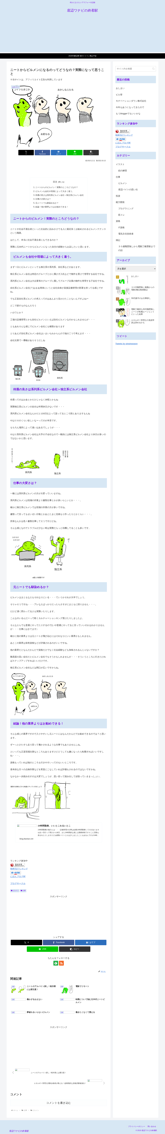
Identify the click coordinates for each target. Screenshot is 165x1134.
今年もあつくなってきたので (130, 107)
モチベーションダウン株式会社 (131, 101)
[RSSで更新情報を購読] (61, 963)
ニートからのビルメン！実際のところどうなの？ (56, 187)
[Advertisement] (82, 35)
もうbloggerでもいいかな (128, 113)
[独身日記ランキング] (17, 865)
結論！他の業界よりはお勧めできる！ (51, 207)
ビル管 (119, 94)
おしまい (120, 88)
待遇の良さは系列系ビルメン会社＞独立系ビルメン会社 (59, 195)
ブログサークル (17, 883)
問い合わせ (152, 1126)
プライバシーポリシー (136, 1126)
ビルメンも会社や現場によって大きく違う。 (54, 191)
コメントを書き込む (58, 1102)
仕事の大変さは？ (43, 199)
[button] (91, 152)
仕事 (24, 890)
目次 (55, 182)
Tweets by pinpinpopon (126, 344)
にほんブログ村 (17, 876)
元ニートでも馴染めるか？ (47, 203)
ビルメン (16, 890)
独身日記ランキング (19, 869)
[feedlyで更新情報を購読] (55, 963)
